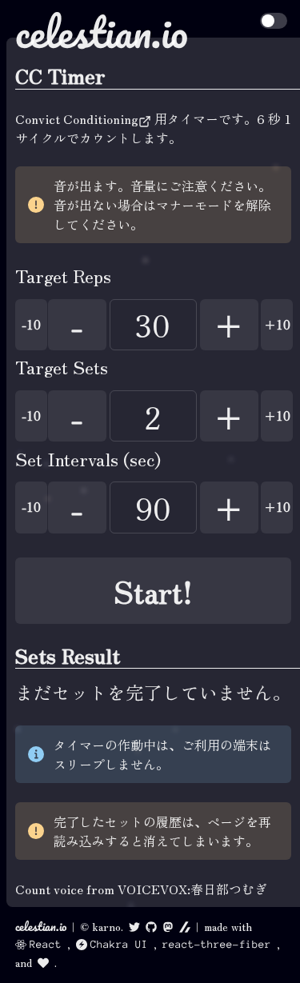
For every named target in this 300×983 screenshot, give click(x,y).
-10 (31, 324)
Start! (153, 591)
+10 (277, 324)
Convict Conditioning (76, 118)
